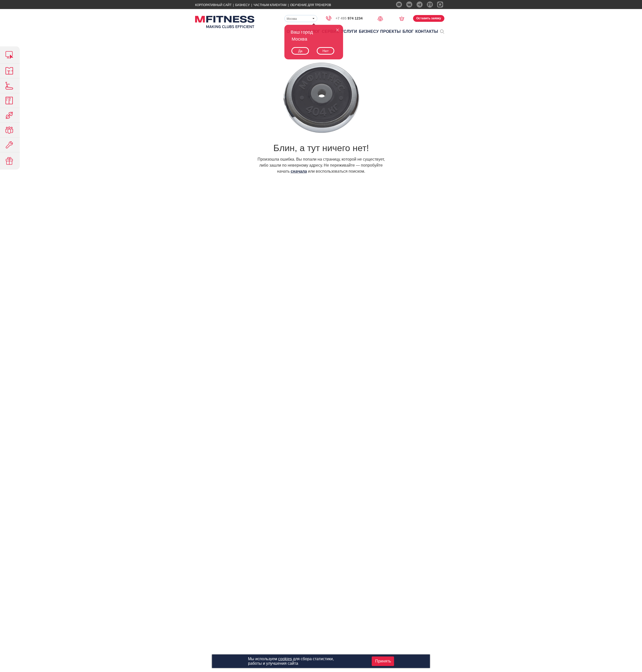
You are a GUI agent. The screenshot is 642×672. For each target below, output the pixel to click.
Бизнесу (242, 5)
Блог (408, 31)
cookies (285, 659)
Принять (383, 661)
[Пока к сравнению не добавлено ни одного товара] (382, 18)
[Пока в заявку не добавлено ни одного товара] (403, 18)
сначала (299, 171)
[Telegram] (420, 5)
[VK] (409, 5)
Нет (326, 51)
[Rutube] (430, 5)
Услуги (349, 31)
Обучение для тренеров (310, 5)
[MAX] (440, 5)
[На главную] (224, 22)
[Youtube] (399, 5)
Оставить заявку (428, 18)
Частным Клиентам (270, 5)
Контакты (426, 31)
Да (300, 51)
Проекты (390, 31)
